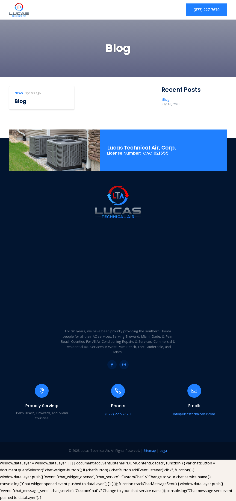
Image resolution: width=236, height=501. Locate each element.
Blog (20, 101)
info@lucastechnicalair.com (194, 414)
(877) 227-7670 (118, 414)
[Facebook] (112, 364)
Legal (163, 450)
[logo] (19, 10)
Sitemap (150, 450)
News (19, 93)
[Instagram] (124, 364)
